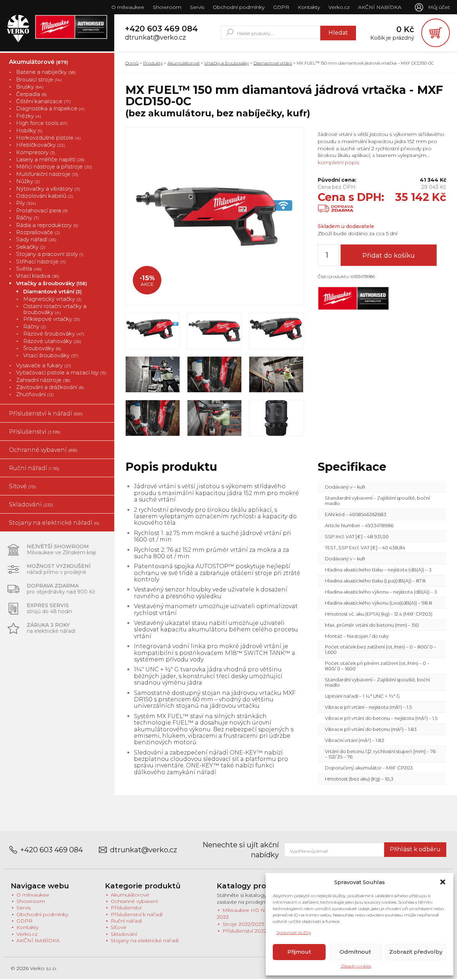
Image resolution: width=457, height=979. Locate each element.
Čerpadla (31, 94)
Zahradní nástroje (43, 380)
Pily (26, 203)
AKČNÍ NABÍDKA (379, 7)
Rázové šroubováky (53, 333)
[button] (442, 881)
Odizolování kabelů (44, 196)
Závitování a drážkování (50, 387)
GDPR (281, 7)
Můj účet (439, 7)
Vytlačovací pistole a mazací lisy (61, 372)
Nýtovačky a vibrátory (48, 189)
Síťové (22, 486)
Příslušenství (34, 431)
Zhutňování (35, 394)
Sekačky (30, 247)
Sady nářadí (36, 239)
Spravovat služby (293, 932)
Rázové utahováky (52, 341)
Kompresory (35, 152)
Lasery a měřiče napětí (50, 159)
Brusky (30, 87)
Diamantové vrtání (52, 291)
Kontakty (309, 7)
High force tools (41, 123)
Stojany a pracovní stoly (50, 254)
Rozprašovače (38, 232)
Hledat (338, 32)
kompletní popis (338, 162)
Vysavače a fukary (43, 365)
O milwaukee (127, 7)
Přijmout (299, 951)
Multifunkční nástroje (47, 174)
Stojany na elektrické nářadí (54, 522)
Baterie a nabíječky (46, 72)
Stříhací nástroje (41, 261)
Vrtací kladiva (37, 276)
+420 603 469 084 (161, 29)
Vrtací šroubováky (51, 355)
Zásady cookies (356, 966)
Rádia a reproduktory (47, 225)
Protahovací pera (42, 210)
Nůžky (28, 181)
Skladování (31, 504)
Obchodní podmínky (239, 7)
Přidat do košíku (388, 255)
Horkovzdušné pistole (48, 138)
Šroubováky (42, 348)
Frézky (28, 116)
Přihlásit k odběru (415, 849)
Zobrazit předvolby (415, 951)
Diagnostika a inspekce (50, 108)
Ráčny (27, 218)
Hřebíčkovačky (40, 145)
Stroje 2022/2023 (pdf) (249, 924)
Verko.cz (339, 7)
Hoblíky (29, 130)
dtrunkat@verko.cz (155, 37)
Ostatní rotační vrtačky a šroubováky (54, 309)
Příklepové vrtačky (51, 319)
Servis (197, 7)
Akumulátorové (38, 62)
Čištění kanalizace (43, 101)
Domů (132, 63)
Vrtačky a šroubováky (51, 283)
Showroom (167, 7)
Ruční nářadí (34, 468)
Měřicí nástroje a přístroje (54, 166)
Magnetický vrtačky (52, 299)
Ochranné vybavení (43, 449)
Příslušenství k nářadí (46, 413)
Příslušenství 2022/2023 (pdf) (257, 931)
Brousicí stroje (39, 79)
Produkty (153, 63)
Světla (29, 269)
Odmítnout (355, 951)
